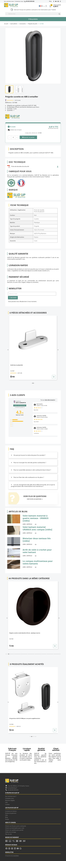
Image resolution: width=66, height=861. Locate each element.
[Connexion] (47, 6)
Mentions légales (10, 800)
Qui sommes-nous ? (10, 796)
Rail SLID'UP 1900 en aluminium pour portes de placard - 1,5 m (25, 718)
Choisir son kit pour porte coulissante (15, 826)
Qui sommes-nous (9, 1)
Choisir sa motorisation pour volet (14, 828)
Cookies (7, 804)
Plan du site (8, 834)
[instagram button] (60, 1)
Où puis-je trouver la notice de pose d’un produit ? (29, 455)
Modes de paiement (10, 813)
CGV (6, 802)
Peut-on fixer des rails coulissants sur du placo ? (28, 477)
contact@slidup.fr (12, 788)
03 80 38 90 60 (29, 1)
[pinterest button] (58, 1)
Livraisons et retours (11, 811)
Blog (50, 1)
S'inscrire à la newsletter (12, 856)
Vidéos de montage (10, 832)
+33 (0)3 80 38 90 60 (12, 790)
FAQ (6, 815)
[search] (58, 13)
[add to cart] (54, 377)
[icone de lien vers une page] (7, 841)
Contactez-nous (19, 1)
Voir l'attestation (20, 405)
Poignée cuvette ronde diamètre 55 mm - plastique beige (24, 633)
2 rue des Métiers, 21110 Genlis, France (18, 786)
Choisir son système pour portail (14, 830)
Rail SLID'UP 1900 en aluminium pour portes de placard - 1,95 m (26, 365)
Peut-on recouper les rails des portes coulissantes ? (29, 462)
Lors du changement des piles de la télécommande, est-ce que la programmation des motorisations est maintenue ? (33, 485)
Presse (7, 819)
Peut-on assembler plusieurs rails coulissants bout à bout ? (32, 470)
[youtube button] (56, 1)
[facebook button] (54, 1)
